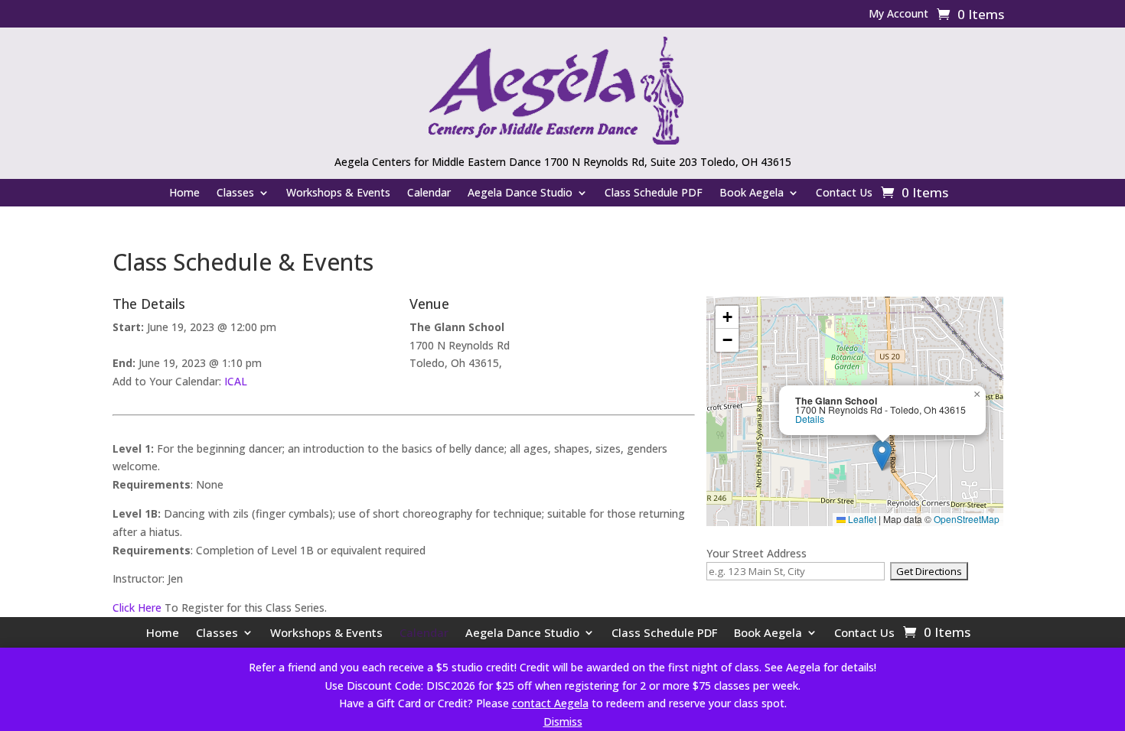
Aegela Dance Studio (520, 193)
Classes (235, 193)
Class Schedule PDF (654, 193)
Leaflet (861, 518)
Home (184, 193)
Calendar (429, 193)
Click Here (136, 607)
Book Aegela (751, 193)
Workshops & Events (338, 193)
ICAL (235, 381)
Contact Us (844, 193)
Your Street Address (756, 553)
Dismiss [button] (562, 721)
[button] (882, 455)
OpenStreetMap (966, 518)
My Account (898, 14)
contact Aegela (550, 703)
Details (809, 419)
